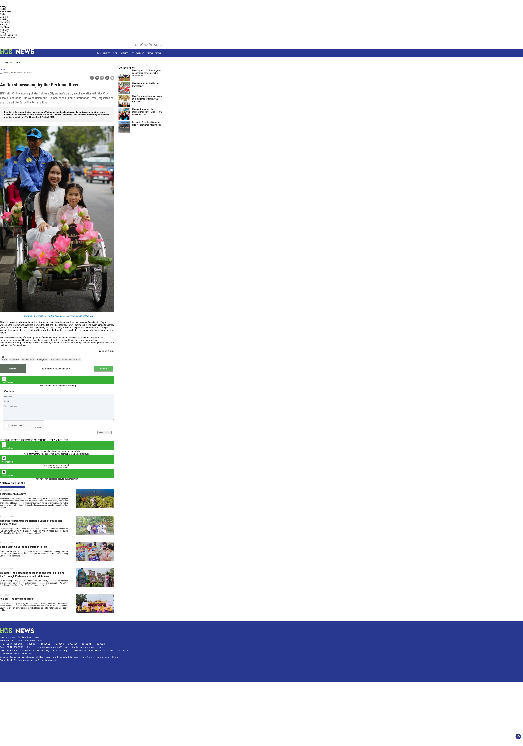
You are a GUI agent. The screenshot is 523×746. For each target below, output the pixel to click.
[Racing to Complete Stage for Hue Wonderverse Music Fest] (124, 127)
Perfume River (28, 359)
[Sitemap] (141, 45)
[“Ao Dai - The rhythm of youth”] (95, 604)
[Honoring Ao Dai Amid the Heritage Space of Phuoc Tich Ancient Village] (95, 526)
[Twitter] (112, 78)
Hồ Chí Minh (5, 11)
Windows (140, 53)
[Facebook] (146, 45)
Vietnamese (158, 45)
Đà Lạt (3, 14)
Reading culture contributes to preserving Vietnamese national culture (38, 112)
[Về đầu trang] (518, 736)
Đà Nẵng (4, 19)
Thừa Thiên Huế (7, 37)
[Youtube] (150, 45)
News (98, 53)
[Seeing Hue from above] (95, 499)
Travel (115, 53)
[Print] (92, 78)
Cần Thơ (4, 17)
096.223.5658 (5, 3)
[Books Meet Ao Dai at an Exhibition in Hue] (95, 552)
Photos (150, 53)
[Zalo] (102, 78)
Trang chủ (7, 63)
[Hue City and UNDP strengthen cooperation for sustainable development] (124, 75)
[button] (66, 666)
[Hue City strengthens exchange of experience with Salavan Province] (124, 101)
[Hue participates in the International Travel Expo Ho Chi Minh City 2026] (124, 114)
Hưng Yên (4, 24)
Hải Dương (5, 22)
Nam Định (4, 29)
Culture (106, 53)
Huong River (42, 359)
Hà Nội (3, 9)
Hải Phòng (5, 27)
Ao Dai (4, 359)
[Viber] (107, 78)
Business (124, 53)
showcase (14, 359)
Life (132, 53)
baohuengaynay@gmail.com (52, 647)
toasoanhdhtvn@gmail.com (24, 3)
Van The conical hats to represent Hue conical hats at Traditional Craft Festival (47, 114)
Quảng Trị (4, 32)
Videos (158, 53)
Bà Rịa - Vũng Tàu (8, 35)
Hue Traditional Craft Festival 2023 (65, 359)
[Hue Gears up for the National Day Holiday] (124, 88)
